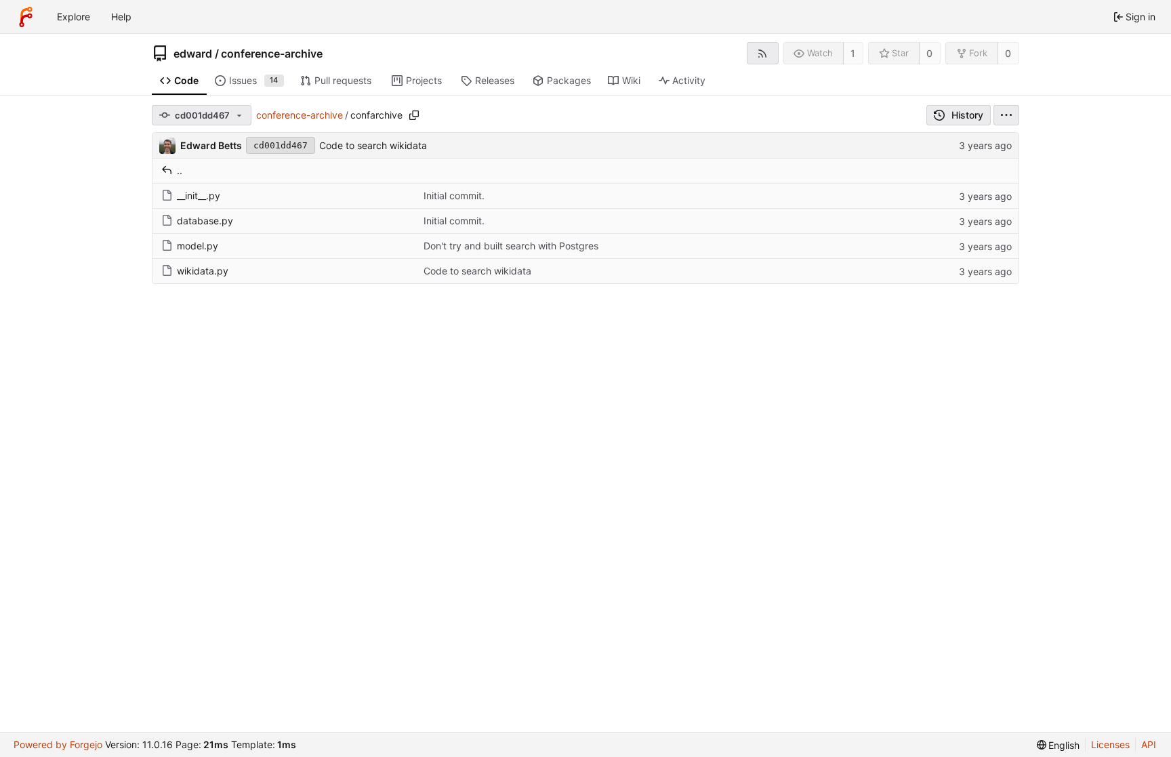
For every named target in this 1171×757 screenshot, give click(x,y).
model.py (197, 245)
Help (121, 16)
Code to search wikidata (373, 145)
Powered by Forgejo (58, 744)
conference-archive (272, 53)
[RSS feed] (763, 53)
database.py (205, 220)
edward (192, 53)
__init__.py (198, 195)
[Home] (26, 17)
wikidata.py (202, 271)
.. (179, 170)
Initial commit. (454, 195)
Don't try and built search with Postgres (511, 245)
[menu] (1006, 115)
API (1148, 744)
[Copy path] (414, 115)
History (967, 115)
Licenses (1110, 744)
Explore (73, 16)
